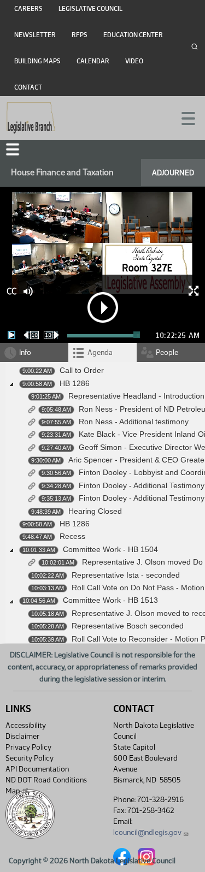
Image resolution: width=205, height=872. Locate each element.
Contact (28, 87)
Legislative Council (90, 9)
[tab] (102, 352)
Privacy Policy (28, 747)
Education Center (133, 35)
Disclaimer (22, 736)
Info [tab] (25, 352)
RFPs (79, 35)
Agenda (100, 352)
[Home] (31, 118)
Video (134, 61)
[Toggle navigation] (183, 117)
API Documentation (37, 769)
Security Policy (29, 758)
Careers (28, 9)
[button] (12, 149)
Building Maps (37, 61)
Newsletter (35, 35)
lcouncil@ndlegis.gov (147, 832)
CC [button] (11, 291)
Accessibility (25, 725)
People (167, 352)
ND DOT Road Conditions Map (46, 785)
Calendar (93, 61)
